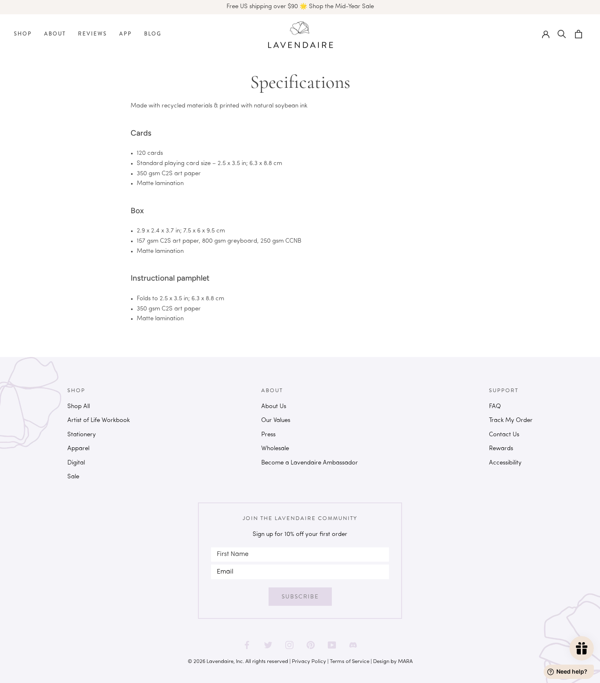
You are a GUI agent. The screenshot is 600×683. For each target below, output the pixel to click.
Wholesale (275, 449)
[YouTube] (332, 642)
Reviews (92, 34)
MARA (405, 661)
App (125, 34)
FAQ (495, 407)
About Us (273, 407)
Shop (23, 34)
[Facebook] (247, 642)
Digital (76, 463)
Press (268, 435)
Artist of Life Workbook (98, 420)
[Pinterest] (311, 642)
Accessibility (505, 463)
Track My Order (511, 420)
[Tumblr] (353, 642)
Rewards (501, 449)
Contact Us (504, 435)
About (55, 34)
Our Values (275, 420)
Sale (73, 477)
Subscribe (300, 596)
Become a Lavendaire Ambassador (309, 463)
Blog (152, 34)
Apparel (78, 449)
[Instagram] (289, 642)
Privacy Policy (309, 661)
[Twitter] (268, 642)
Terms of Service (349, 661)
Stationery (81, 435)
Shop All (78, 407)
